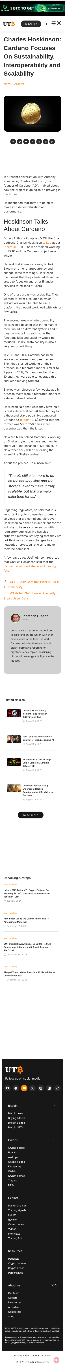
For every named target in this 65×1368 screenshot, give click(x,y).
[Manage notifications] (56, 1360)
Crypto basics (16, 1147)
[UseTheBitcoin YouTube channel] (24, 1088)
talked (47, 242)
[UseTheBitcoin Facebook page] (7, 1088)
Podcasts (13, 1258)
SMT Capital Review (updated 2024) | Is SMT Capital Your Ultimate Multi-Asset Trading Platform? (27, 947)
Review (12, 1219)
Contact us (14, 1311)
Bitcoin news (15, 1113)
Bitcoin (24, 420)
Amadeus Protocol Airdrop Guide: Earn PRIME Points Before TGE (37, 762)
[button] (32, 1105)
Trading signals (17, 1210)
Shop (11, 1316)
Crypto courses (17, 1263)
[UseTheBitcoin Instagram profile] (41, 1088)
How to (12, 1152)
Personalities (15, 1272)
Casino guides (16, 1161)
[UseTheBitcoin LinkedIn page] (49, 1088)
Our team (13, 1293)
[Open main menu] (56, 24)
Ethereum (10, 247)
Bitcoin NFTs (15, 1127)
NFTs (11, 1185)
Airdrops (13, 1157)
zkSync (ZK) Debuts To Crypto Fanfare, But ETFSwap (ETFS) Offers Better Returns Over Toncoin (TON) (27, 893)
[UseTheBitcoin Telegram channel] (16, 1088)
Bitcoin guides (16, 1122)
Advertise (13, 1307)
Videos (12, 1228)
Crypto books (16, 1268)
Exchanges (14, 1166)
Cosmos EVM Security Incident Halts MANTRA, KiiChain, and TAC (35, 713)
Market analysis (17, 1205)
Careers (12, 1297)
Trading (12, 1180)
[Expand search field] (47, 25)
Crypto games (16, 1175)
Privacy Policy (21, 1355)
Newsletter (14, 1302)
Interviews (14, 1233)
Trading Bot (15, 1238)
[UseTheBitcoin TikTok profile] (57, 1088)
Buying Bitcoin (16, 1118)
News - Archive (14, 84)
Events (12, 1214)
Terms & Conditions (41, 1355)
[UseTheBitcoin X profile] (32, 1088)
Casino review (16, 1224)
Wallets (12, 1171)
